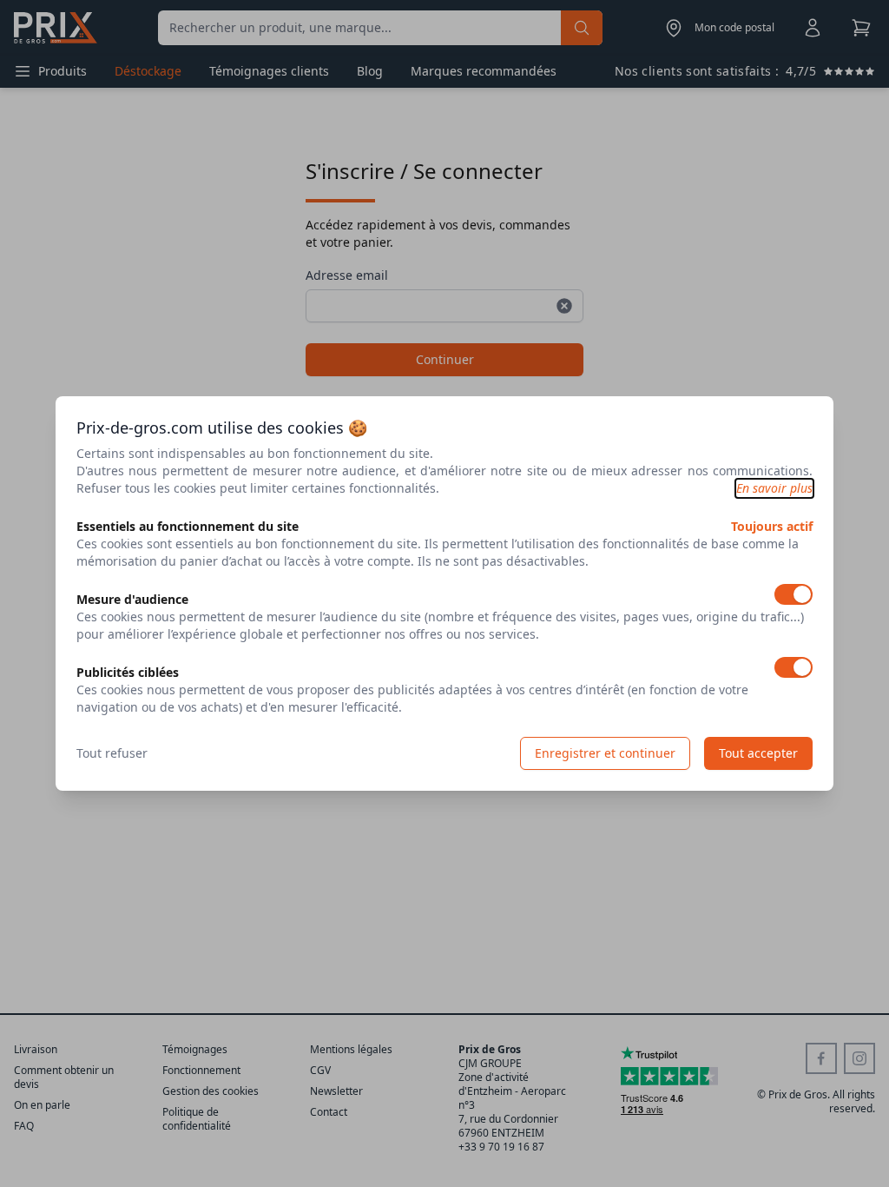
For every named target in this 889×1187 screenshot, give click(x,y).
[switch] (793, 594)
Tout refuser (112, 753)
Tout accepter (758, 753)
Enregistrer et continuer (605, 753)
